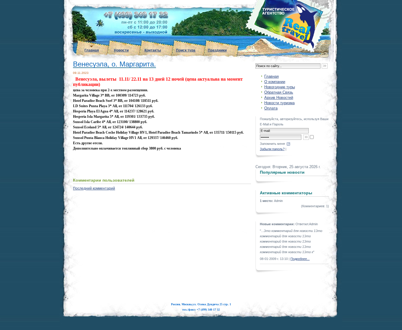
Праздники (217, 50)
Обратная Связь (278, 92)
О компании (274, 81)
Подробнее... (300, 259)
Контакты (152, 50)
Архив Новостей (278, 97)
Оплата (271, 108)
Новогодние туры (279, 87)
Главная (91, 50)
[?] (288, 143)
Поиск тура (185, 50)
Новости (121, 50)
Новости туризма (279, 103)
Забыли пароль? (272, 149)
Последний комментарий (94, 188)
